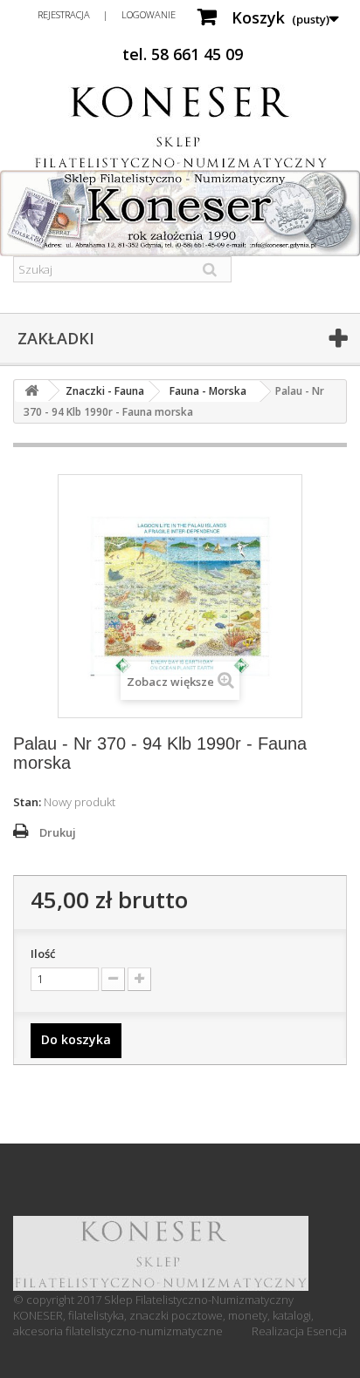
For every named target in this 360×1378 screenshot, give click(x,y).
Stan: (27, 802)
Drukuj (57, 832)
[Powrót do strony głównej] (31, 391)
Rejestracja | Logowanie (107, 14)
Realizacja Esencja (299, 1331)
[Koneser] (180, 127)
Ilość (43, 953)
